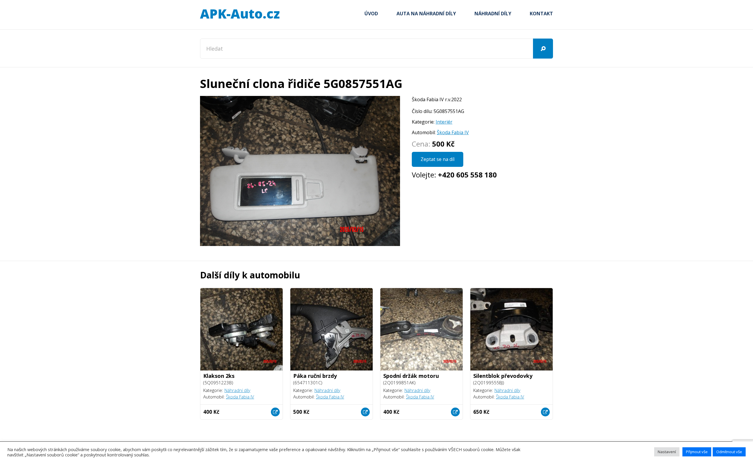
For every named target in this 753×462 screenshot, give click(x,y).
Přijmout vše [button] (697, 451)
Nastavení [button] (667, 451)
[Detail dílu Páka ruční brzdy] (365, 412)
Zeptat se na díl (437, 159)
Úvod (371, 13)
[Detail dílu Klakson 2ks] (275, 412)
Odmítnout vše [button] (729, 451)
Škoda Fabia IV (453, 132)
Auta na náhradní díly (426, 13)
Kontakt (541, 13)
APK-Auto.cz (239, 14)
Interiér (444, 122)
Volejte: (454, 175)
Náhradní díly (492, 13)
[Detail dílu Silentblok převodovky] (545, 412)
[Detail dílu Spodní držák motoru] (455, 412)
